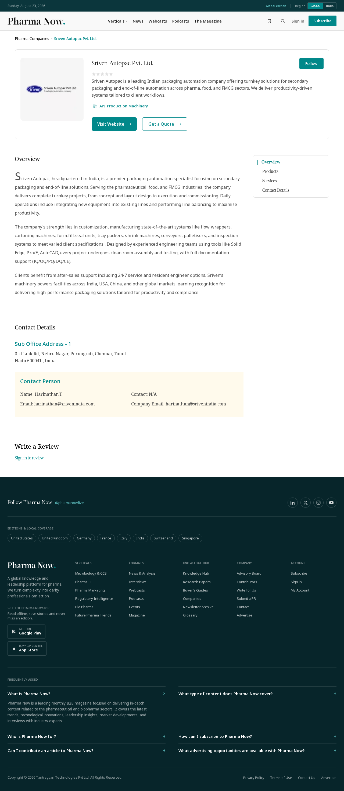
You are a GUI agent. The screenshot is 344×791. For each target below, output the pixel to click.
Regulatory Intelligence (94, 598)
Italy (123, 538)
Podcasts (180, 21)
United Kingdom (55, 538)
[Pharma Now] (36, 21)
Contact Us (306, 777)
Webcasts (158, 21)
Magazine (137, 615)
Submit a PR (246, 598)
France (106, 538)
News (138, 21)
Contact (243, 606)
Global (315, 6)
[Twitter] (305, 503)
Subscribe (322, 20)
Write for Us (246, 590)
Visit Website (110, 124)
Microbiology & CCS (91, 573)
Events (134, 606)
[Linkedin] (293, 503)
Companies (192, 598)
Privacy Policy (253, 777)
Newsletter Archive (198, 606)
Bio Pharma (84, 606)
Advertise (244, 615)
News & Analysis (142, 573)
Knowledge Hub (196, 573)
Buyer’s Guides (195, 590)
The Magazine (208, 21)
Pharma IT (83, 581)
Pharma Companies (32, 38)
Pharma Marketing (90, 590)
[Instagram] (318, 503)
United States (22, 538)
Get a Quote (161, 124)
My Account (300, 590)
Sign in (298, 21)
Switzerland (163, 538)
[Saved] (269, 21)
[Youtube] (331, 503)
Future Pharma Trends (93, 615)
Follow (311, 63)
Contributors (247, 581)
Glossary (190, 615)
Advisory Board (249, 573)
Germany (84, 538)
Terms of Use (281, 777)
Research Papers (197, 581)
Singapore (190, 538)
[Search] (282, 21)
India (330, 6)
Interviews (137, 581)
